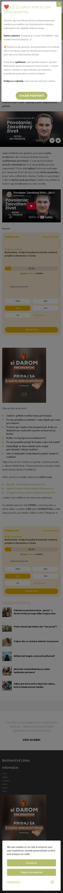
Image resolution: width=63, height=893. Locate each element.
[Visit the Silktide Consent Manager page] (52, 882)
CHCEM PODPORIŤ (31, 95)
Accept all (31, 863)
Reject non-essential (31, 872)
